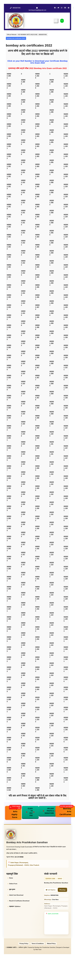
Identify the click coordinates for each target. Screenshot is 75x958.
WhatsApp (62, 890)
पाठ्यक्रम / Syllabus (15, 906)
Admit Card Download (16, 895)
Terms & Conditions (38, 943)
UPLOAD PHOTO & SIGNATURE (49, 811)
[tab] (56, 21)
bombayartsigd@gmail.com (37, 10)
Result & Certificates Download (19, 901)
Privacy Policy (24, 943)
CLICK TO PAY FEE (30, 812)
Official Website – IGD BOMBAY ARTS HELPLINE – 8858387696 (27, 34)
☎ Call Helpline (50, 890)
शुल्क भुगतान (12, 889)
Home (11, 878)
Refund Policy (51, 943)
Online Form (13, 883)
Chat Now (55, 899)
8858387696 (16, 8)
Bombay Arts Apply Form (15, 812)
